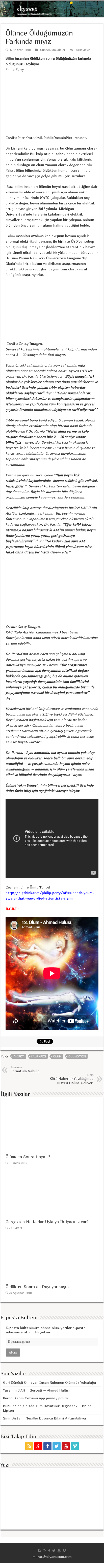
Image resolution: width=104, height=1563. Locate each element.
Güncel (45, 50)
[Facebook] (47, 1446)
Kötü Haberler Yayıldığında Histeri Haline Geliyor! (71, 1079)
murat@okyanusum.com (52, 1556)
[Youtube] (66, 1446)
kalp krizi (38, 1056)
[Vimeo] (75, 1446)
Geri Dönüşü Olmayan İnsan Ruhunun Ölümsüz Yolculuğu (49, 1382)
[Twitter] (57, 1446)
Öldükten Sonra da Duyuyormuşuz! (38, 1286)
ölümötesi (77, 1056)
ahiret (19, 1056)
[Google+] (38, 1446)
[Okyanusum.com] (52, 9)
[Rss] (29, 1446)
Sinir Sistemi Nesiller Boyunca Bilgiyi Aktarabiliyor (44, 1418)
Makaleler (58, 50)
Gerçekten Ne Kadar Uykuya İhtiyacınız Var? (47, 1221)
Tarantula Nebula (25, 1069)
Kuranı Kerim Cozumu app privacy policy (35, 1398)
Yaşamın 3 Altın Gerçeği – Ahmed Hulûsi (36, 1390)
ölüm (57, 1056)
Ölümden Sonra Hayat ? (28, 1156)
